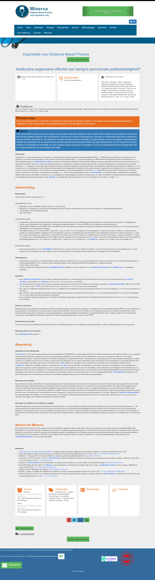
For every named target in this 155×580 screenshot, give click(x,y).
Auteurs (75, 27)
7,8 (117, 177)
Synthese (102, 27)
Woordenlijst (63, 27)
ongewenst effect (68, 498)
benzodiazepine (54, 496)
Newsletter (14, 564)
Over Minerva (23, 32)
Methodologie (88, 27)
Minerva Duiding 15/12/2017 (58, 469)
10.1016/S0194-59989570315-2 (108, 454)
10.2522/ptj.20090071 (45, 460)
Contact (37, 32)
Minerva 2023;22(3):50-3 (114, 462)
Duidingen (38, 27)
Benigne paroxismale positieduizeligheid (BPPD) (36, 452)
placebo (66, 500)
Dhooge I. (27, 492)
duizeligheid (65, 496)
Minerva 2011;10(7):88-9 (92, 456)
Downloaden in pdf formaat (114, 77)
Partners (48, 32)
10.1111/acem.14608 (50, 476)
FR (133, 21)
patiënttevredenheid (55, 500)
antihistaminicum (61, 492)
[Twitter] (74, 520)
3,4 (25, 166)
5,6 (95, 170)
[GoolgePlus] (80, 520)
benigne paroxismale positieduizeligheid (61, 493)
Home (20, 27)
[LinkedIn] (86, 520)
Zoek (28, 27)
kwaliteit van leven (55, 498)
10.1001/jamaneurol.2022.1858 (45, 467)
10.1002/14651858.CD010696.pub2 (113, 471)
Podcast (50, 27)
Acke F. (20, 503)
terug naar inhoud (78, 59)
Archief (113, 27)
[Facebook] (69, 520)
